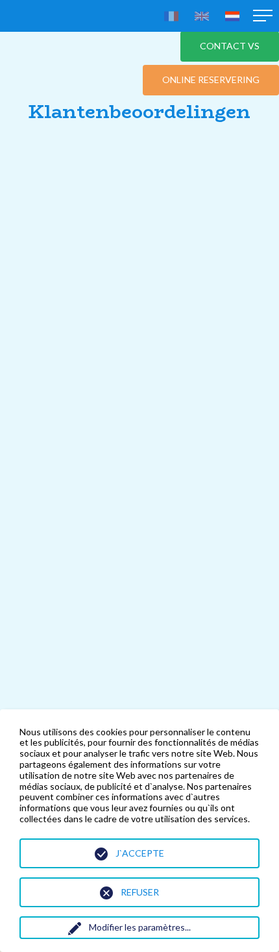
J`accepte (139, 853)
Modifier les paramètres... (140, 927)
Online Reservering (211, 79)
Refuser (140, 891)
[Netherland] (232, 15)
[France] (171, 15)
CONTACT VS (230, 45)
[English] (202, 15)
